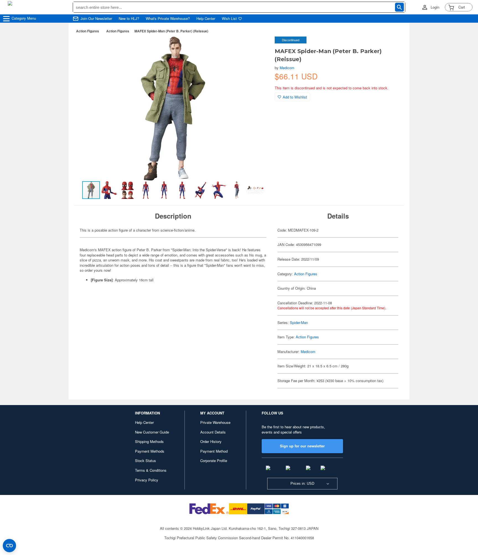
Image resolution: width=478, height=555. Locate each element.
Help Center (205, 18)
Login (435, 7)
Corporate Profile (213, 460)
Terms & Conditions (151, 470)
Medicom (287, 67)
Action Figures (87, 30)
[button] (259, 46)
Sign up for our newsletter (302, 445)
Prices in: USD (302, 483)
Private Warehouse (215, 422)
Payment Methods (149, 451)
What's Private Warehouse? (168, 18)
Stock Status (145, 460)
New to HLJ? (129, 18)
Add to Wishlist (295, 97)
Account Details (213, 432)
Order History (211, 441)
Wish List (229, 18)
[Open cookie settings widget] (9, 545)
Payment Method (214, 451)
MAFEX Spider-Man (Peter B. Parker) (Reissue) (171, 30)
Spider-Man (299, 322)
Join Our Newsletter (96, 18)
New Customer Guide (152, 432)
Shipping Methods (149, 441)
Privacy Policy (146, 480)
